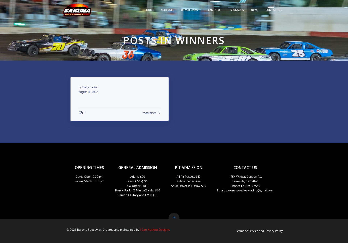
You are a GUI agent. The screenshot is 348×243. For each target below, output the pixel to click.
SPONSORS (237, 10)
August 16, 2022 (88, 92)
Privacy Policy (274, 231)
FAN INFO (214, 10)
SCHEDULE (167, 10)
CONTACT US (274, 10)
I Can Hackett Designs (155, 230)
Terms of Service (246, 231)
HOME (150, 10)
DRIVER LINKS (189, 10)
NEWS (254, 10)
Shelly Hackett (90, 87)
